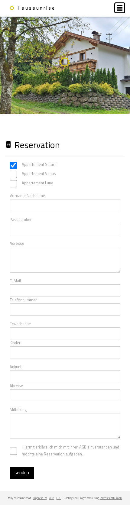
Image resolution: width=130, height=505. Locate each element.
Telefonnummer (23, 300)
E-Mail (15, 281)
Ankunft (16, 367)
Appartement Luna (37, 183)
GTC (59, 498)
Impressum (40, 498)
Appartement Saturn (39, 164)
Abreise (16, 386)
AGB (51, 498)
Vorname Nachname (27, 196)
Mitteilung (18, 409)
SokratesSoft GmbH (111, 498)
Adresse (17, 243)
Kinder (15, 343)
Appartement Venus (39, 173)
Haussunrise (37, 8)
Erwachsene (20, 324)
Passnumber (21, 219)
